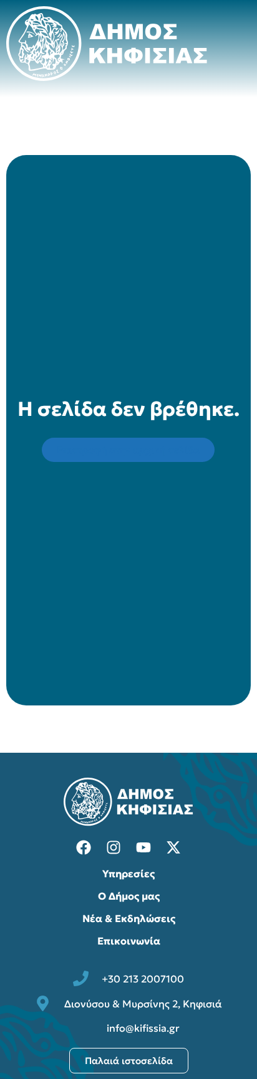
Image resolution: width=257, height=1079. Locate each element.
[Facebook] (84, 847)
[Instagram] (113, 847)
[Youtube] (143, 847)
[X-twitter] (173, 847)
